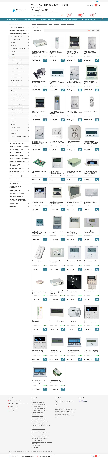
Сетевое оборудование (16, 149)
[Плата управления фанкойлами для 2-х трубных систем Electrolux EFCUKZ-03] (91, 312)
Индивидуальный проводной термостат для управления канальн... (74, 82)
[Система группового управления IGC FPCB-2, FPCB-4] (40, 282)
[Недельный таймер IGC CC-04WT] (57, 222)
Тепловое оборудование (13, 19)
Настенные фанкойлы (17, 68)
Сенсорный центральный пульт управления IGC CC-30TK (91, 352)
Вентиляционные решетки (17, 112)
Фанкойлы (13, 45)
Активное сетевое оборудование (14, 164)
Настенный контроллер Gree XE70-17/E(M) (38, 201)
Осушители (13, 124)
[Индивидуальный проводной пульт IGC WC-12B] (91, 72)
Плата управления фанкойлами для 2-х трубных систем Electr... (90, 322)
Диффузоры (13, 121)
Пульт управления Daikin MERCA (91, 291)
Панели (13, 54)
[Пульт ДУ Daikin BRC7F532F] (40, 312)
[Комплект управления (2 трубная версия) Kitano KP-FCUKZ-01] (39, 42)
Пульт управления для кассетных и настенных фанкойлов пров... (56, 202)
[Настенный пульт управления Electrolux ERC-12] (74, 102)
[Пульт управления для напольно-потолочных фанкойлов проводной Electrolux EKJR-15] (91, 162)
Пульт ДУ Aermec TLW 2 (90, 111)
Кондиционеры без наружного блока (18, 100)
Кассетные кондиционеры (17, 96)
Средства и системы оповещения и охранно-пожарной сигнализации (16, 192)
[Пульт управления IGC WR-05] (74, 252)
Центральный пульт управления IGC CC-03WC (57, 321)
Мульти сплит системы (16, 36)
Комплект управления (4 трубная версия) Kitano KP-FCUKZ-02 (57, 292)
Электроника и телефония (17, 176)
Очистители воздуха (15, 74)
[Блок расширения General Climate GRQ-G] (74, 162)
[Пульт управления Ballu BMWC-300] (40, 102)
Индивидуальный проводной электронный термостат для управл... (91, 142)
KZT (96, 1)
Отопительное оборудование (49, 19)
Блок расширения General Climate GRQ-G (74, 171)
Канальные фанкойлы (17, 60)
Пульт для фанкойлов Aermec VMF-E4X (90, 231)
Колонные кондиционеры (17, 93)
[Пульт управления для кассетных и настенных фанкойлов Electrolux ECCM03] (74, 342)
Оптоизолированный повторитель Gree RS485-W (57, 382)
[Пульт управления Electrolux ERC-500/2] (74, 282)
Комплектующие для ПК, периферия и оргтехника (16, 172)
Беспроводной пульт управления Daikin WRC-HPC (56, 52)
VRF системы (14, 90)
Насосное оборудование (30, 19)
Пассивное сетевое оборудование (15, 186)
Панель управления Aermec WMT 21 (72, 321)
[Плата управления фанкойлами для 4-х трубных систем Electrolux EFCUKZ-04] (40, 342)
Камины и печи (13, 203)
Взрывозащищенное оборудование (15, 182)
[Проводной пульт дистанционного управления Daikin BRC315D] (74, 222)
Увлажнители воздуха (16, 39)
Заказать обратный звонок (39, 11)
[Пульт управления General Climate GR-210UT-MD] (74, 192)
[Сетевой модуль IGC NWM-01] (39, 162)
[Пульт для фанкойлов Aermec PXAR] (39, 252)
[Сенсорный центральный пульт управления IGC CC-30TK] (91, 342)
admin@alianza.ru (54, 11)
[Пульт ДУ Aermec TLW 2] (92, 102)
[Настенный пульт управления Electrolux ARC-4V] (91, 42)
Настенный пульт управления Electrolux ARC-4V (90, 52)
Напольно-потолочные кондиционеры (16, 81)
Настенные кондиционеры (17, 104)
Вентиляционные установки (17, 107)
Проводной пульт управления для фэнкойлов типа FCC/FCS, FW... (57, 172)
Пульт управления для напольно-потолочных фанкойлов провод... (90, 172)
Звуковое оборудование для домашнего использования (17, 199)
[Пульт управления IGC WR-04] (91, 252)
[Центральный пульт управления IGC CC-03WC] (57, 312)
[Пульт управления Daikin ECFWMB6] (74, 132)
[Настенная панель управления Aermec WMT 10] (91, 192)
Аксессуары (13, 115)
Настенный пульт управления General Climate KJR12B (72, 52)
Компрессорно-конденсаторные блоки (18, 137)
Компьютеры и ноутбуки (16, 168)
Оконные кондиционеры (16, 77)
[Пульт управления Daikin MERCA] (92, 282)
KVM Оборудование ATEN (88, 19)
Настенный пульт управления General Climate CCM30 (55, 352)
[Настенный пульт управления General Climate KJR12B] (74, 42)
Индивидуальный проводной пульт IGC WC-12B (91, 82)
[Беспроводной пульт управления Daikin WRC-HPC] (57, 42)
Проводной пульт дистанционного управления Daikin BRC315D (72, 232)
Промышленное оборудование (18, 146)
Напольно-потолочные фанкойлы (20, 66)
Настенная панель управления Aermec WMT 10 (91, 202)
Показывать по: (37, 30)
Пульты (13, 57)
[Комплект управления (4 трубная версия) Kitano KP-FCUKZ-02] (57, 282)
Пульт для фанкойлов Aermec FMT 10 (56, 261)
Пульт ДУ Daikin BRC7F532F (36, 321)
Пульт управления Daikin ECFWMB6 (74, 141)
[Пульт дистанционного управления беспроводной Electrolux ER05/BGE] (57, 102)
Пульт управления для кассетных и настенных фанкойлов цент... (39, 382)
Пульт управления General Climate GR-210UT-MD (74, 201)
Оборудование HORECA (16, 152)
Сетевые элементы (15, 127)
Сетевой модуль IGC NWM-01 (39, 171)
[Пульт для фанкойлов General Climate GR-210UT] (57, 132)
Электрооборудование (16, 196)
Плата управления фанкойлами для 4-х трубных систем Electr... (38, 352)
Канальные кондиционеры (17, 88)
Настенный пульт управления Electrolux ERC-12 (74, 112)
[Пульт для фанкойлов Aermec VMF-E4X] (91, 222)
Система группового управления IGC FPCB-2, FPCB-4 (39, 292)
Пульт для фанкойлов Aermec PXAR (38, 261)
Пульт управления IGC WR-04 (91, 261)
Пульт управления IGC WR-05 (74, 261)
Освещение (12, 206)
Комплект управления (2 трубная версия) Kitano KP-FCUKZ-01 (39, 52)
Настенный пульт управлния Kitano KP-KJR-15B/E (57, 82)
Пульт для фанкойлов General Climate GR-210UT (57, 141)
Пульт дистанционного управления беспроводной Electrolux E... (57, 112)
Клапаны (14, 51)
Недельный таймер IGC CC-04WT (56, 231)
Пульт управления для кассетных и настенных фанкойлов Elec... (73, 352)
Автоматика (13, 118)
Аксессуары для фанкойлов (18, 48)
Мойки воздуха (14, 133)
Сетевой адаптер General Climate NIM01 (39, 82)
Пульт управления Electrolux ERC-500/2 (72, 291)
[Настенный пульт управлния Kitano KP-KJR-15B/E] (57, 72)
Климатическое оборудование (70, 19)
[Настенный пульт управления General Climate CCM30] (57, 342)
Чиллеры (13, 42)
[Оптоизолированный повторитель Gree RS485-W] (57, 372)
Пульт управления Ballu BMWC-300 (38, 112)
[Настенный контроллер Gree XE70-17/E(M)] (40, 192)
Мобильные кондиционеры (17, 109)
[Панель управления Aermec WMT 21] (74, 312)
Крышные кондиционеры (17, 85)
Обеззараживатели (15, 130)
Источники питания (15, 179)
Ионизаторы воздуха (16, 140)
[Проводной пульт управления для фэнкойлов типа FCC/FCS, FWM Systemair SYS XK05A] (57, 162)
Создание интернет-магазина (15, 453)
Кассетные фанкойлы (17, 63)
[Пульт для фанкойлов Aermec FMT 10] (57, 252)
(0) (39, 56)
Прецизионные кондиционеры (18, 71)
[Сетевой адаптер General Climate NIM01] (40, 72)
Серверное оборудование (17, 161)
